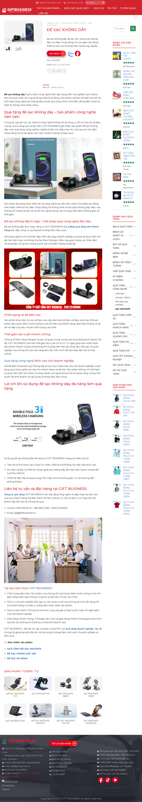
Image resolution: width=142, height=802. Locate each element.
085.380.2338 (112, 755)
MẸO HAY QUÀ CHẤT (76, 8)
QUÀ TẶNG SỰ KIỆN (121, 344)
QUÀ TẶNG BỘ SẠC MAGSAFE (24, 648)
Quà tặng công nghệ (19, 360)
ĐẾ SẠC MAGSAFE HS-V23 (66, 721)
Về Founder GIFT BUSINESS (113, 774)
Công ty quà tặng (14, 494)
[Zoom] (8, 41)
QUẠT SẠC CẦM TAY (61, 763)
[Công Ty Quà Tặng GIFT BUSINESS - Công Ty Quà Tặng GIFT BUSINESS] (17, 10)
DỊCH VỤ (99, 8)
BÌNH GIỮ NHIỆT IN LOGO (118, 235)
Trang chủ (53, 23)
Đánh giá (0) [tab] (57, 87)
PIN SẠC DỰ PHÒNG (121, 303)
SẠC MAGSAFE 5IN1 (15, 721)
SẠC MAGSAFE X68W (65, 694)
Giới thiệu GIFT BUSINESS (112, 770)
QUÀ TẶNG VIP (121, 350)
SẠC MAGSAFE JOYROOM (91, 721)
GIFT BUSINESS (40, 588)
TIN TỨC (112, 8)
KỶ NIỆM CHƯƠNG (118, 278)
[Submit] (103, 3)
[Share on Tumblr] (64, 71)
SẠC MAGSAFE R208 (91, 694)
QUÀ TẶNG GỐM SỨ (122, 317)
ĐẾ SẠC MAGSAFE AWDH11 (40, 721)
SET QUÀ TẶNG (121, 365)
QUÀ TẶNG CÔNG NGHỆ (120, 287)
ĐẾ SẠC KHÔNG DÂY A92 (21, 653)
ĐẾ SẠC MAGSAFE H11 (15, 694)
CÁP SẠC (120, 293)
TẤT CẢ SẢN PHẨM (48, 8)
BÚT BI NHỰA (58, 770)
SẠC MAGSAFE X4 (40, 693)
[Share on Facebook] (49, 71)
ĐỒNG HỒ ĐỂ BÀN (120, 255)
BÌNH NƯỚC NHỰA (61, 759)
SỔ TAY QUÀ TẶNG (120, 372)
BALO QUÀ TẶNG (123, 226)
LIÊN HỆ (43, 13)
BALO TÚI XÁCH (59, 755)
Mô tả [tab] (46, 87)
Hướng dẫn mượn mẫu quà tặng (116, 762)
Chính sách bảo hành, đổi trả (114, 758)
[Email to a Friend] (59, 71)
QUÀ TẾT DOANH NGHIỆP (123, 358)
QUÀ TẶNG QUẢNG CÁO (120, 334)
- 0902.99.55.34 (127, 755)
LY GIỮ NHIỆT (58, 774)
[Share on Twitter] (54, 71)
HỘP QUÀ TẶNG (122, 271)
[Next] (38, 33)
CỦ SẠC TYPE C (123, 297)
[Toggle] (135, 235)
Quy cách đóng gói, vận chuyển (115, 766)
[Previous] (8, 33)
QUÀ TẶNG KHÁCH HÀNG (121, 326)
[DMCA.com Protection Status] (10, 785)
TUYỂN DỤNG (128, 8)
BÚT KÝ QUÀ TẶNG (120, 246)
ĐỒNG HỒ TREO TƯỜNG (122, 264)
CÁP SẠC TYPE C (60, 752)
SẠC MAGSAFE (122, 309)
